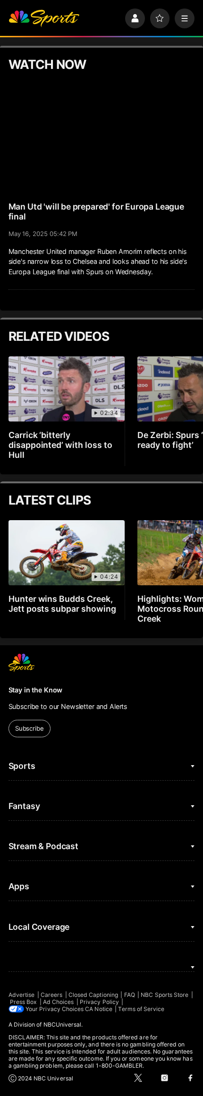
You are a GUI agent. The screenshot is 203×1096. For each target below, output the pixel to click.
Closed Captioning (93, 994)
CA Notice (98, 1008)
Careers (51, 994)
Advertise (21, 994)
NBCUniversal (62, 1024)
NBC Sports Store (164, 994)
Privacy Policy (99, 1001)
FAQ (129, 994)
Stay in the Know (35, 690)
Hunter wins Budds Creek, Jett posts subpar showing (62, 604)
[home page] (43, 18)
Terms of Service (141, 1008)
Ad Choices (58, 1001)
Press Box (23, 1001)
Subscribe (29, 728)
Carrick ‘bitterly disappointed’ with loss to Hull (60, 445)
